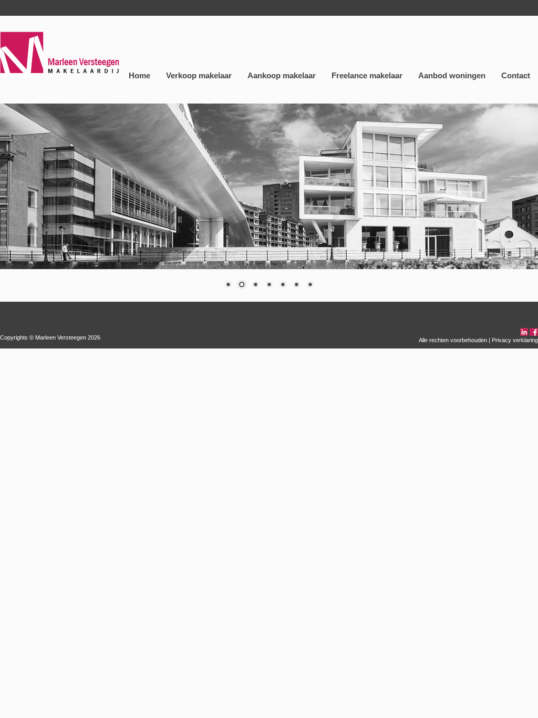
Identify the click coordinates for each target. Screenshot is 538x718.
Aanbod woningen (451, 75)
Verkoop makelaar (199, 75)
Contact (515, 75)
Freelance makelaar (367, 75)
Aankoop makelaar (281, 75)
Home (139, 75)
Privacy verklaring (515, 340)
